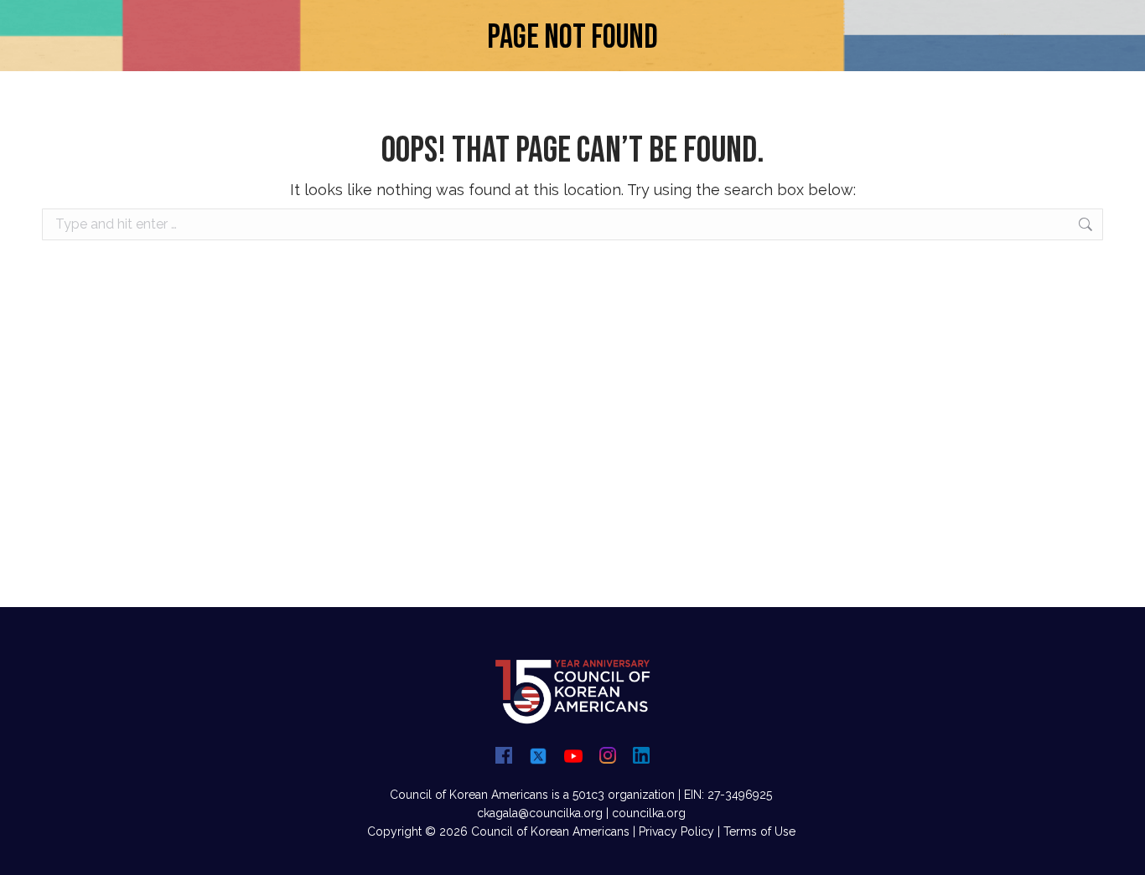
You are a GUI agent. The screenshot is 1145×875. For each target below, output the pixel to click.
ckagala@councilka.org (540, 813)
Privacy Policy (676, 831)
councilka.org (649, 813)
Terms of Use (759, 831)
